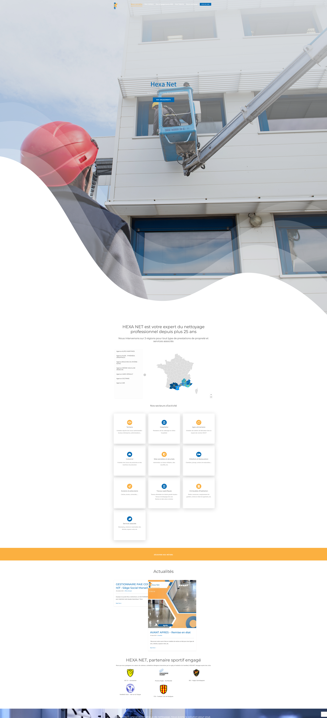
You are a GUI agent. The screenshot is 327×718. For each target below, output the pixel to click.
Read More (118, 603)
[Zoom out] (211, 397)
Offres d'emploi (128, 591)
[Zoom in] (211, 394)
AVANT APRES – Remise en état (170, 632)
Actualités (160, 635)
